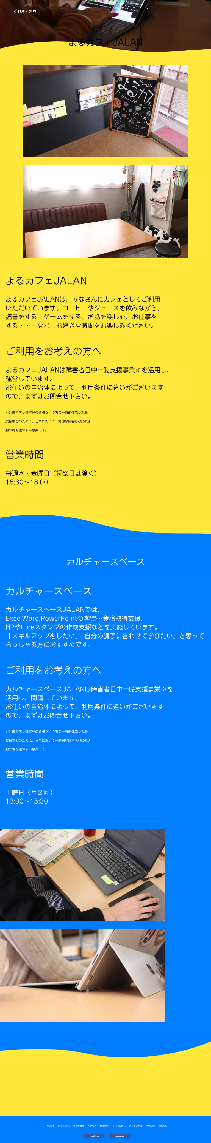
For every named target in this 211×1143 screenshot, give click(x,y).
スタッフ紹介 (135, 1126)
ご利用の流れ (119, 1126)
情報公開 (150, 1126)
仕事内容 (104, 1126)
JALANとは (63, 1126)
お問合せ (162, 1126)
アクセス (92, 1126)
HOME (50, 1126)
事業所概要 (78, 1126)
